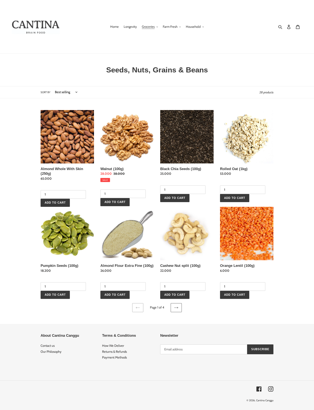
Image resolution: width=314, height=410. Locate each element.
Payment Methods (114, 357)
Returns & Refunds (114, 352)
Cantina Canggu (264, 400)
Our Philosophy (51, 352)
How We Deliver (113, 346)
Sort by (45, 92)
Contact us (48, 346)
